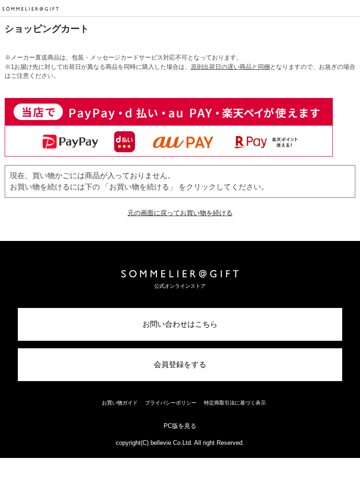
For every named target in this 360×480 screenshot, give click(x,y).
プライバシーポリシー (170, 402)
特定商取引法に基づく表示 (235, 402)
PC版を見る (180, 425)
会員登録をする (180, 364)
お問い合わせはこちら (180, 324)
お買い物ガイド (120, 402)
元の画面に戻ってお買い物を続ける (180, 213)
